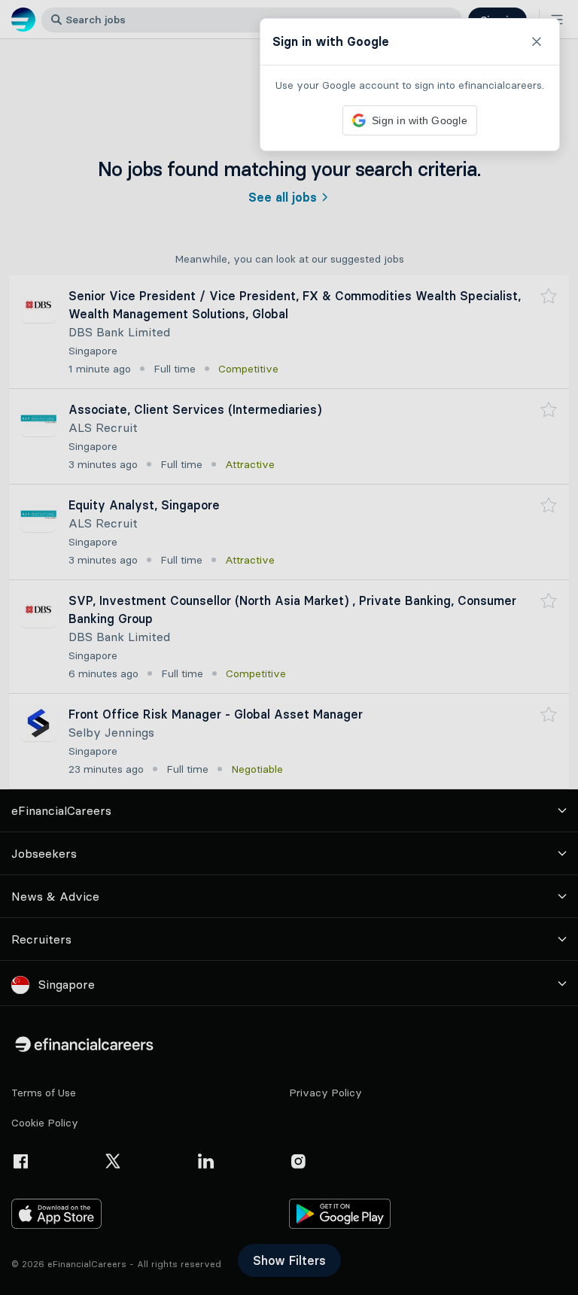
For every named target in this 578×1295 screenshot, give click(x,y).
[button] (289, 647)
